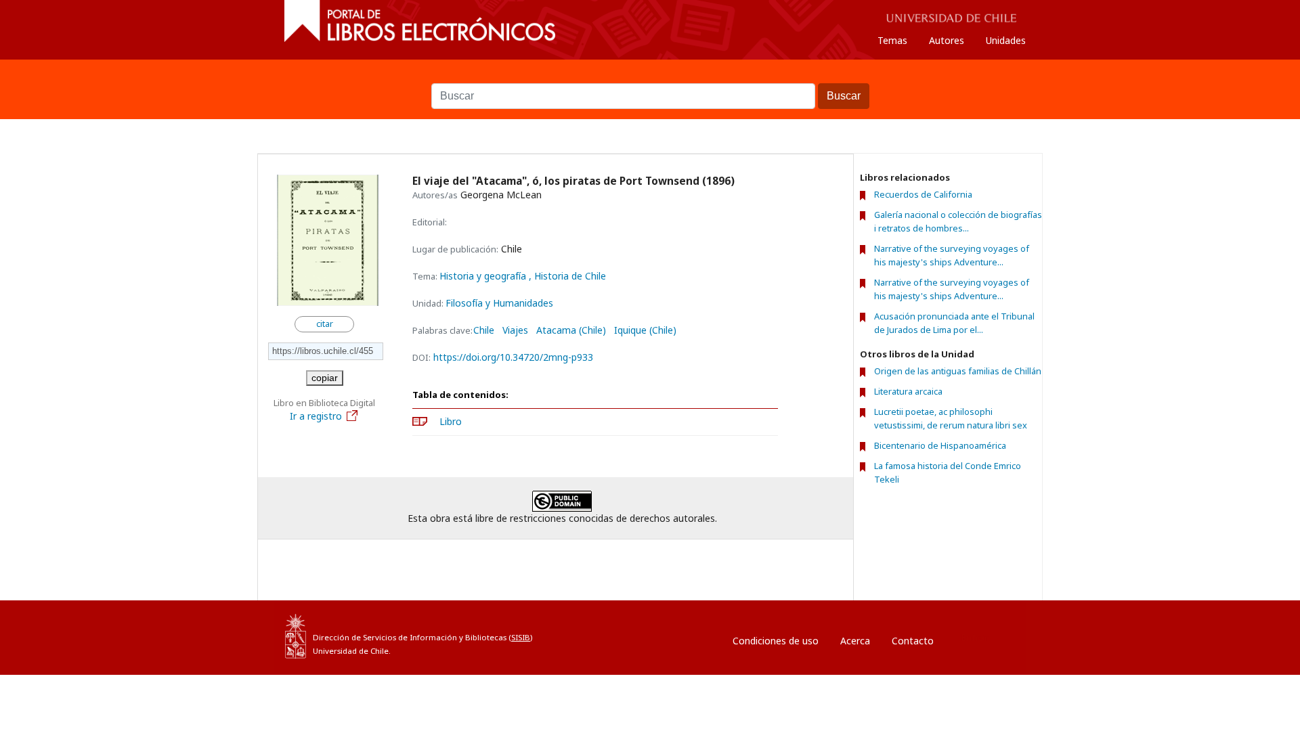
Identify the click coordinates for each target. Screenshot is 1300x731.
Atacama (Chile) (571, 330)
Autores (946, 40)
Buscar (650, 76)
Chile (483, 330)
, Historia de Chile (567, 275)
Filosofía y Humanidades (499, 302)
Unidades (1006, 40)
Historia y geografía (484, 275)
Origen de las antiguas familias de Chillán (957, 371)
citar (324, 324)
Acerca (855, 640)
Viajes (515, 330)
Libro (450, 421)
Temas (892, 40)
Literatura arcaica (908, 391)
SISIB (520, 637)
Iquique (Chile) (645, 330)
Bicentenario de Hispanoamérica (940, 445)
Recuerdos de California (923, 194)
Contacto (913, 640)
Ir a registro (316, 415)
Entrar (974, 637)
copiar (324, 377)
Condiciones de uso (776, 640)
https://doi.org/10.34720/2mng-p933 (513, 357)
